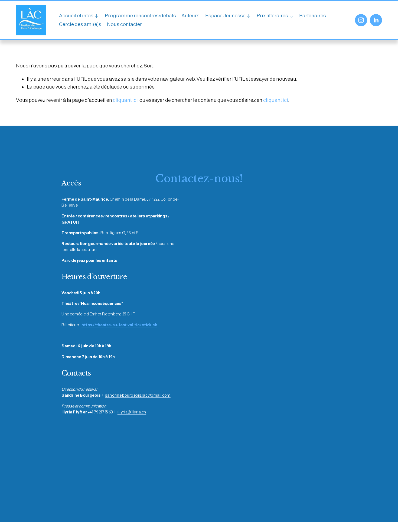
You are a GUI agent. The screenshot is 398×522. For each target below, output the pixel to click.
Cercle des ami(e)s (80, 24)
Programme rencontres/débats (140, 15)
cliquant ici (125, 100)
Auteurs (190, 15)
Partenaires (312, 15)
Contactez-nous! (199, 178)
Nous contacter (124, 24)
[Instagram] (361, 20)
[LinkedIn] (376, 20)
